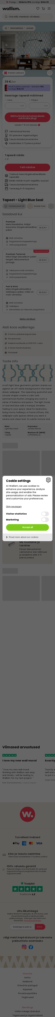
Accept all (27, 527)
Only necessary (14, 506)
